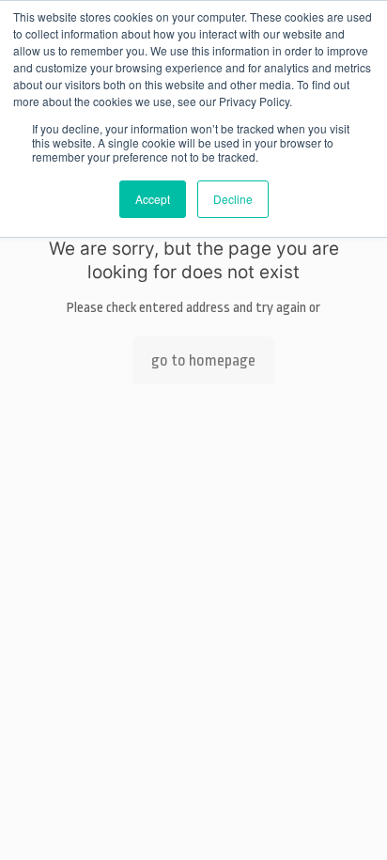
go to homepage (203, 360)
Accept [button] (152, 199)
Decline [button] (233, 199)
